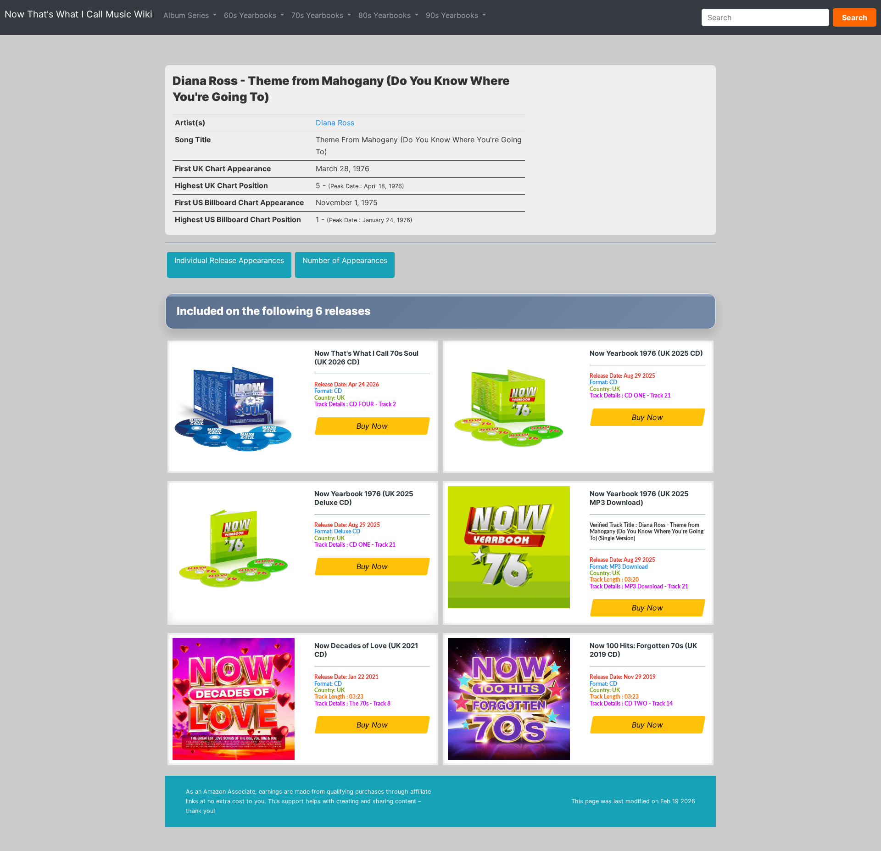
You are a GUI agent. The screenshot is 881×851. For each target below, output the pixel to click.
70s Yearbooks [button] (318, 15)
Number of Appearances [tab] (344, 260)
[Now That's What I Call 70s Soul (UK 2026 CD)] (234, 407)
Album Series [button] (187, 15)
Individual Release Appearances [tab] (229, 260)
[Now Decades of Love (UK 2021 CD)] (234, 699)
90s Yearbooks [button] (453, 15)
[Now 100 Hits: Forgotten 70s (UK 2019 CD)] (509, 699)
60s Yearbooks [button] (251, 15)
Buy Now (372, 426)
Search (854, 17)
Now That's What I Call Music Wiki (78, 14)
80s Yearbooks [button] (385, 15)
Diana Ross (335, 122)
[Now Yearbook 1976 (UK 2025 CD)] (509, 407)
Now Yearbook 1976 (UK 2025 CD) (646, 353)
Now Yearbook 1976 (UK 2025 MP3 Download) (639, 498)
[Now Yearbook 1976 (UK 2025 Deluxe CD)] (234, 547)
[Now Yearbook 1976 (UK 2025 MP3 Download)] (509, 547)
